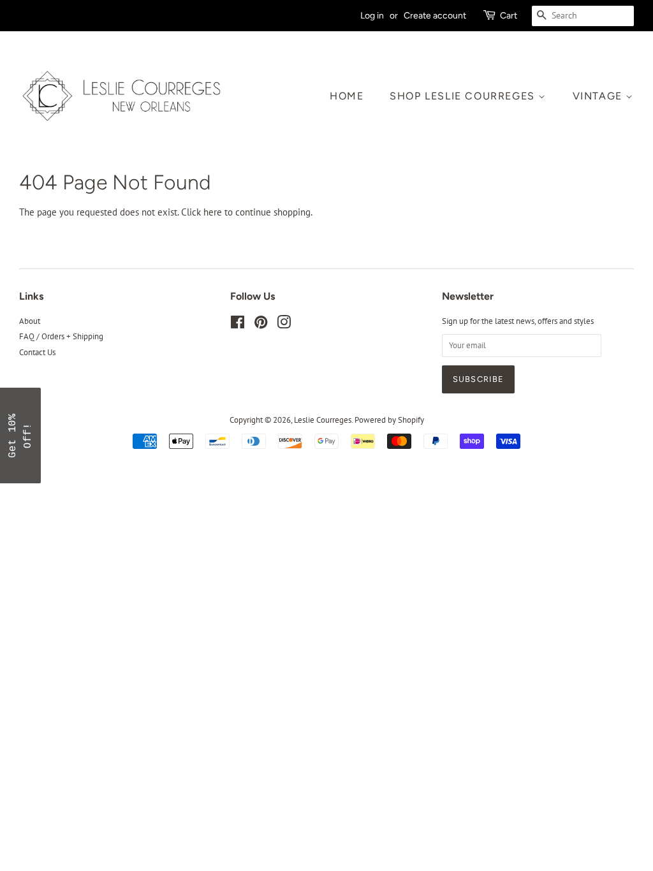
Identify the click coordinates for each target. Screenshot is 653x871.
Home (346, 96)
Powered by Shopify (389, 419)
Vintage (599, 96)
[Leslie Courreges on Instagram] (284, 324)
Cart (508, 15)
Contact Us (37, 352)
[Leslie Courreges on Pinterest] (261, 324)
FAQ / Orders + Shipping (61, 336)
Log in (372, 15)
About (29, 321)
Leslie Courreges (322, 419)
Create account (435, 15)
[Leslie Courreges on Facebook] (237, 324)
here (212, 212)
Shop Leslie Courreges (464, 96)
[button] (20, 435)
